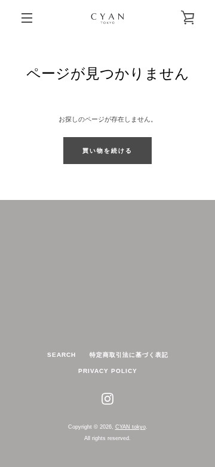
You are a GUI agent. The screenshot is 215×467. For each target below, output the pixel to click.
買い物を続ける (107, 150)
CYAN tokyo (130, 427)
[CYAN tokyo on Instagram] (107, 398)
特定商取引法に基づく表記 (129, 354)
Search (61, 354)
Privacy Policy (107, 371)
